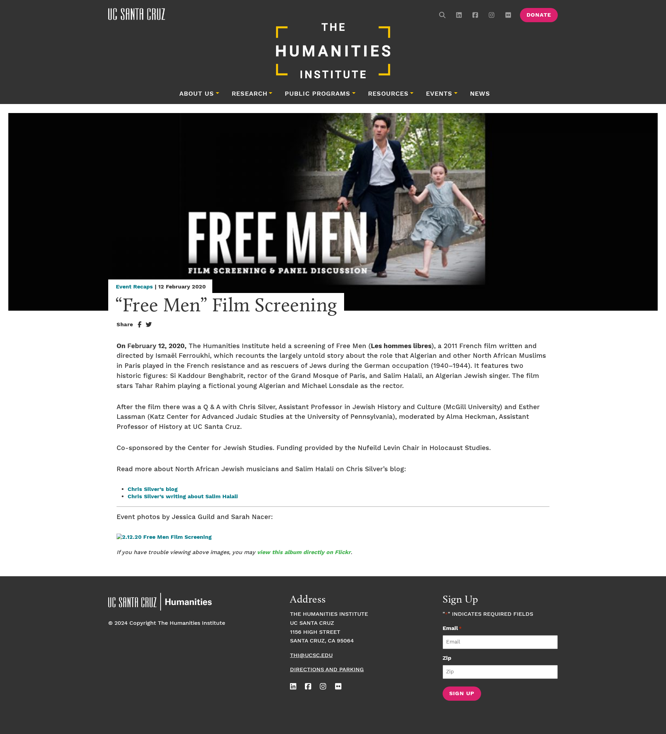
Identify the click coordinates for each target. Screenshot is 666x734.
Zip (447, 658)
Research (249, 94)
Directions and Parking (327, 669)
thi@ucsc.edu (311, 655)
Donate (539, 15)
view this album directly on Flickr (304, 552)
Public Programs (317, 94)
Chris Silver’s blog (153, 489)
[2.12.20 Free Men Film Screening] (164, 537)
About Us (196, 94)
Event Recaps (134, 287)
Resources (388, 94)
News (480, 94)
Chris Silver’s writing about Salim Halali (183, 496)
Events (439, 94)
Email (452, 628)
